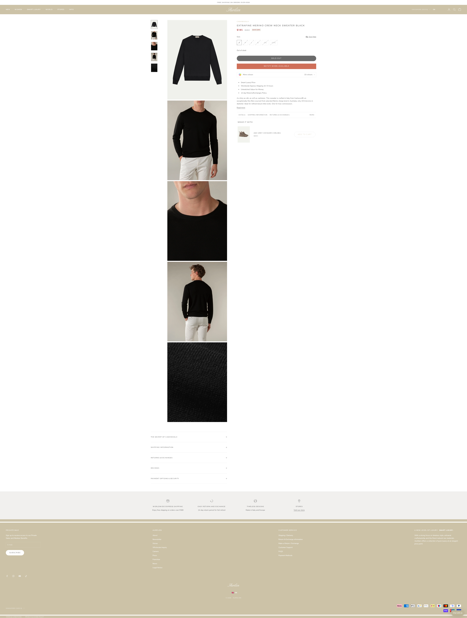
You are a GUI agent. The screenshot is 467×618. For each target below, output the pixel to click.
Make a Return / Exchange (288, 543)
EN (434, 9)
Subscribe (15, 553)
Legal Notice (157, 567)
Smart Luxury (34, 9)
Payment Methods (285, 555)
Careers (156, 551)
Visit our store (299, 510)
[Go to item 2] (154, 35)
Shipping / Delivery (285, 535)
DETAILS (242, 115)
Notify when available (276, 66)
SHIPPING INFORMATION (257, 115)
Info (71, 9)
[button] (458, 613)
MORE (312, 115)
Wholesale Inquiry (160, 547)
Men (8, 9)
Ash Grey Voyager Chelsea (267, 133)
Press (155, 555)
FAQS (280, 551)
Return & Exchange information (290, 539)
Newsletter (157, 539)
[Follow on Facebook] (7, 576)
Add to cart (305, 134)
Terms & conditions (14, 617)
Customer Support (285, 547)
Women (18, 9)
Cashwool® (243, 21)
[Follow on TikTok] (26, 576)
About (155, 535)
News (155, 563)
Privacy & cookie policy (34, 617)
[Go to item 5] (154, 67)
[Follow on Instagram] (13, 576)
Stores (60, 9)
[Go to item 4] (154, 57)
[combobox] (438, 9)
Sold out (276, 58)
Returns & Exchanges (279, 115)
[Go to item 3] (154, 46)
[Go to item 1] (154, 24)
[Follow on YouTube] (19, 576)
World (49, 9)
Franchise (156, 559)
